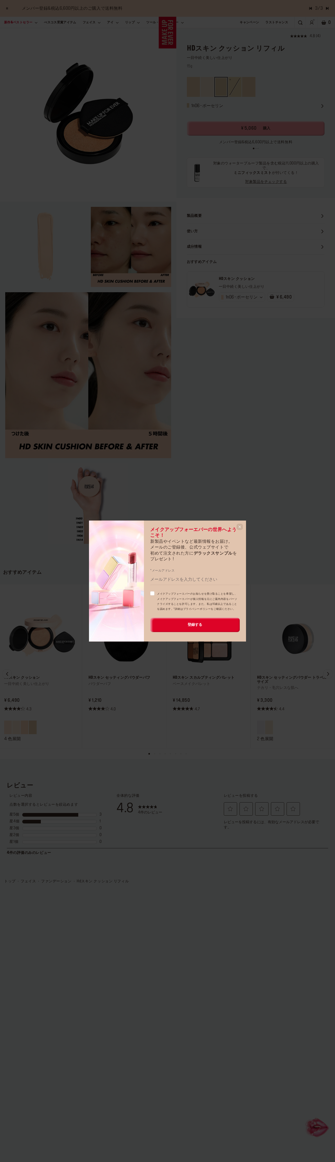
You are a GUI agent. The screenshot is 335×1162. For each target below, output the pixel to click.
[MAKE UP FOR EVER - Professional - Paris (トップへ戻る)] (167, 32)
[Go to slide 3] (258, 148)
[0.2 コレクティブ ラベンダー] (261, 727)
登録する (195, 625)
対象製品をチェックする (266, 182)
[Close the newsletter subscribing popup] (240, 527)
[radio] (193, 87)
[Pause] (7, 8)
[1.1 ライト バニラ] (269, 727)
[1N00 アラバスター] (16, 727)
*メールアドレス (162, 570)
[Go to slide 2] (255, 148)
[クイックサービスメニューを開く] (318, 1127)
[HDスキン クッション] (201, 289)
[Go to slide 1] (253, 148)
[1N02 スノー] (32, 727)
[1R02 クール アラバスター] (8, 727)
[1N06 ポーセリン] (24, 727)
